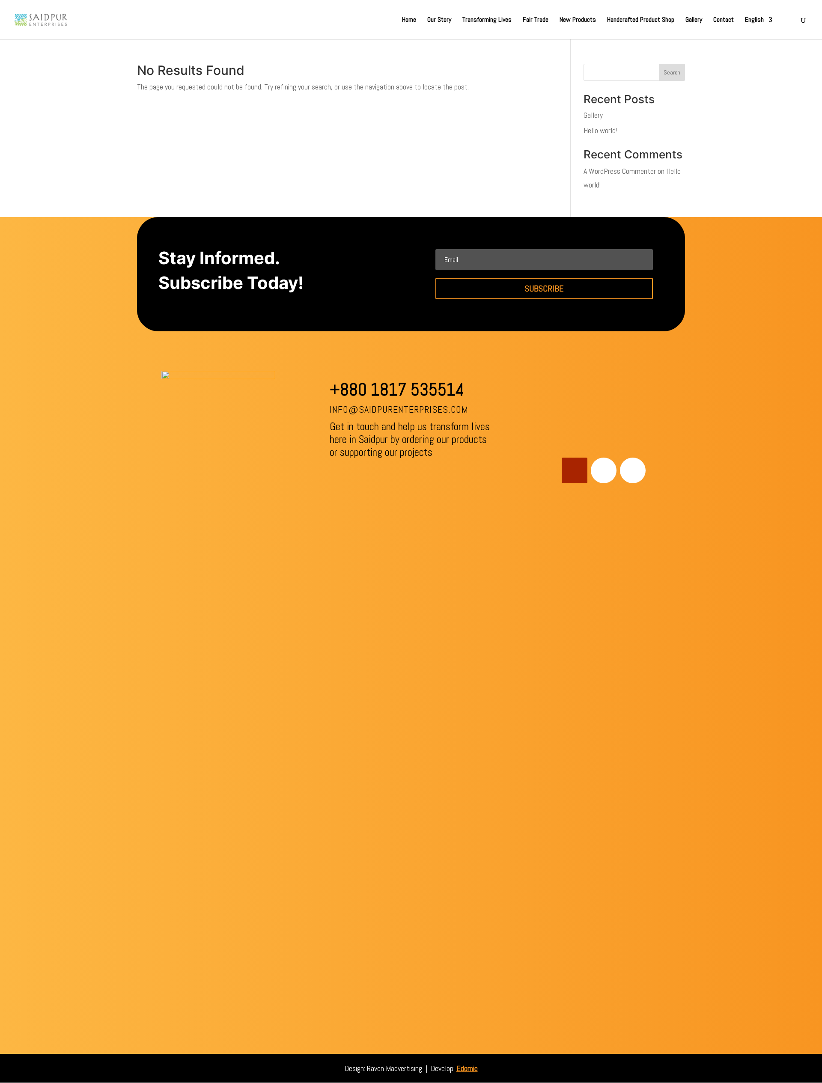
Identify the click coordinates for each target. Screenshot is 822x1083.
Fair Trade (535, 20)
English (754, 20)
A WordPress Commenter (620, 171)
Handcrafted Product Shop (640, 20)
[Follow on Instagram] (633, 470)
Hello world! (600, 130)
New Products (578, 20)
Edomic (467, 1068)
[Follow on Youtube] (574, 470)
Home (409, 20)
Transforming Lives (487, 20)
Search (672, 72)
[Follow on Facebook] (603, 470)
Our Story (439, 20)
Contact (723, 20)
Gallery (693, 20)
